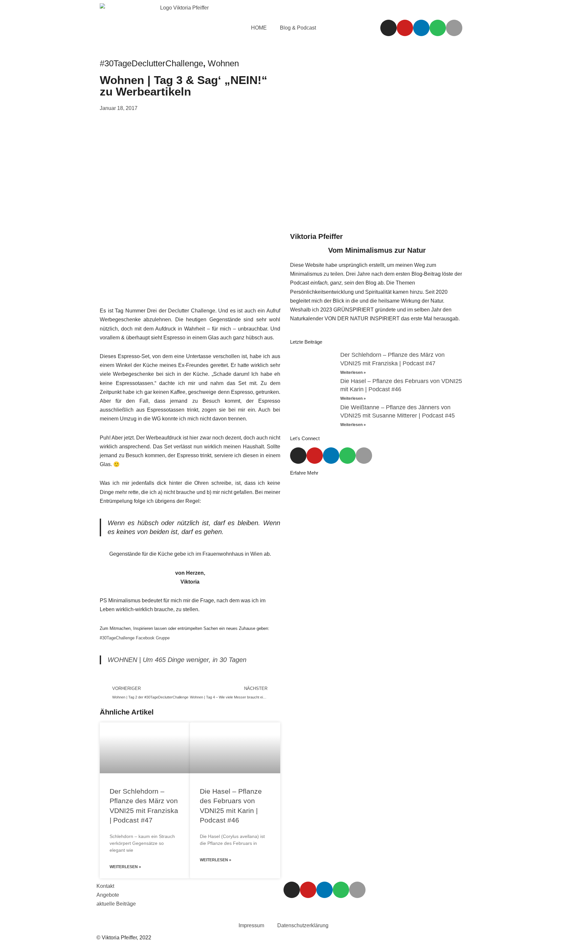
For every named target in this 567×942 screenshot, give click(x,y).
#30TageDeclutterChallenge (151, 63)
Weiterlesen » (125, 867)
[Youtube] (405, 28)
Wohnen (223, 63)
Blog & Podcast (298, 28)
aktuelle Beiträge (116, 904)
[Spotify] (438, 28)
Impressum (251, 925)
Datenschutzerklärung (302, 925)
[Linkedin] (421, 28)
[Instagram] (388, 28)
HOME (259, 28)
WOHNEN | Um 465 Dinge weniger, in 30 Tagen (177, 659)
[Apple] (454, 28)
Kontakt (105, 886)
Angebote (107, 895)
